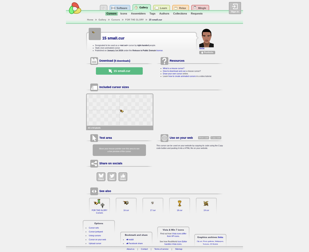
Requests (197, 13)
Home (90, 19)
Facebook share (136, 243)
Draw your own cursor (172, 74)
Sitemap (178, 249)
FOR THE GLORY (134, 19)
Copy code (216, 138)
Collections (180, 13)
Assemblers (138, 13)
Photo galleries (208, 241)
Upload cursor (95, 243)
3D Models (214, 244)
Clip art (199, 241)
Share (101, 179)
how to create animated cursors (182, 76)
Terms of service (161, 249)
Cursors (112, 13)
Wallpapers (219, 241)
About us (130, 249)
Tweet (112, 179)
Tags (152, 13)
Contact (144, 249)
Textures (206, 244)
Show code (204, 138)
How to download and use (174, 71)
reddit (131, 239)
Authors (164, 13)
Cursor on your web (97, 239)
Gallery (102, 19)
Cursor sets (94, 228)
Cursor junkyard (96, 232)
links (220, 237)
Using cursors (95, 235)
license (159, 50)
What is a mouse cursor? (173, 68)
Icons (123, 13)
